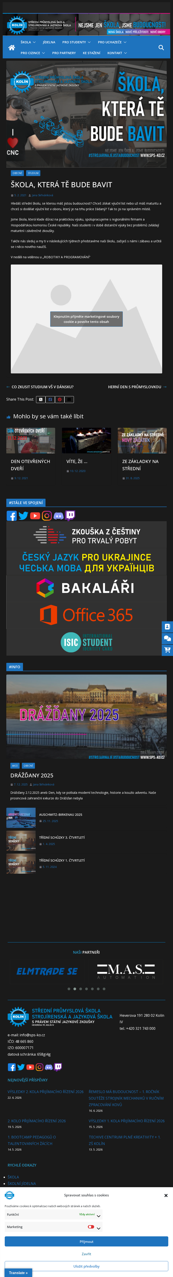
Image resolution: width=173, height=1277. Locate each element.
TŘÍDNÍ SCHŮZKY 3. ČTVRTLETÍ (62, 837)
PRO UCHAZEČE (110, 42)
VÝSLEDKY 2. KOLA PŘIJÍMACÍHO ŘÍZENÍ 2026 (46, 1091)
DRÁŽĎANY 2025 (31, 775)
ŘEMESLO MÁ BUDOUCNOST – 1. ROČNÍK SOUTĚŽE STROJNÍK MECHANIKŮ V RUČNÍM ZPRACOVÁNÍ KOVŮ (126, 1098)
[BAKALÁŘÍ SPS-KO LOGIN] (86, 578)
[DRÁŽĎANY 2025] (86, 717)
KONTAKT (114, 53)
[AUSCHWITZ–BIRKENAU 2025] (21, 818)
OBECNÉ (17, 173)
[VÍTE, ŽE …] (86, 430)
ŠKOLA (26, 42)
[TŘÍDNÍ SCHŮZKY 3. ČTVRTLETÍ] (21, 841)
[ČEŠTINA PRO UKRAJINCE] (86, 551)
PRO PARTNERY (64, 53)
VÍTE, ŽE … (76, 461)
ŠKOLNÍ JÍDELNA (22, 1183)
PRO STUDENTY (74, 42)
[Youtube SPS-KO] (35, 513)
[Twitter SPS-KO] (23, 513)
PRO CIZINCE (30, 53)
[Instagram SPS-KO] (46, 513)
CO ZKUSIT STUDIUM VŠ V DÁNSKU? (42, 386)
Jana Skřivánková (42, 195)
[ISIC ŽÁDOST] (86, 632)
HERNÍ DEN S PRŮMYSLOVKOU (134, 386)
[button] (166, 1195)
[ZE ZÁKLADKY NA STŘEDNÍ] (142, 430)
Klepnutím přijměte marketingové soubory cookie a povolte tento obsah (86, 319)
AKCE (15, 765)
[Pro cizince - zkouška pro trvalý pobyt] (86, 524)
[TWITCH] (70, 513)
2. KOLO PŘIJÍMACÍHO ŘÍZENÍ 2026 (37, 1120)
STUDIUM (33, 173)
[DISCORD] (58, 513)
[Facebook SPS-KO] (11, 513)
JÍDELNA (49, 42)
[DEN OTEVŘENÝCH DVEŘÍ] (30, 430)
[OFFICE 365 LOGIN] (86, 605)
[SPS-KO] (87, 16)
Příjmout (86, 1241)
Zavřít (86, 1254)
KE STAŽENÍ (91, 53)
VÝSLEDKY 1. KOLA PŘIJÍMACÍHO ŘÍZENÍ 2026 (127, 1120)
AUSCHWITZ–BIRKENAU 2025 (60, 814)
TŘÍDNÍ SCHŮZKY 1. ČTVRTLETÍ (62, 860)
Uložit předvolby (86, 1266)
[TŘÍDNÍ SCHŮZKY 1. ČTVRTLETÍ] (21, 864)
